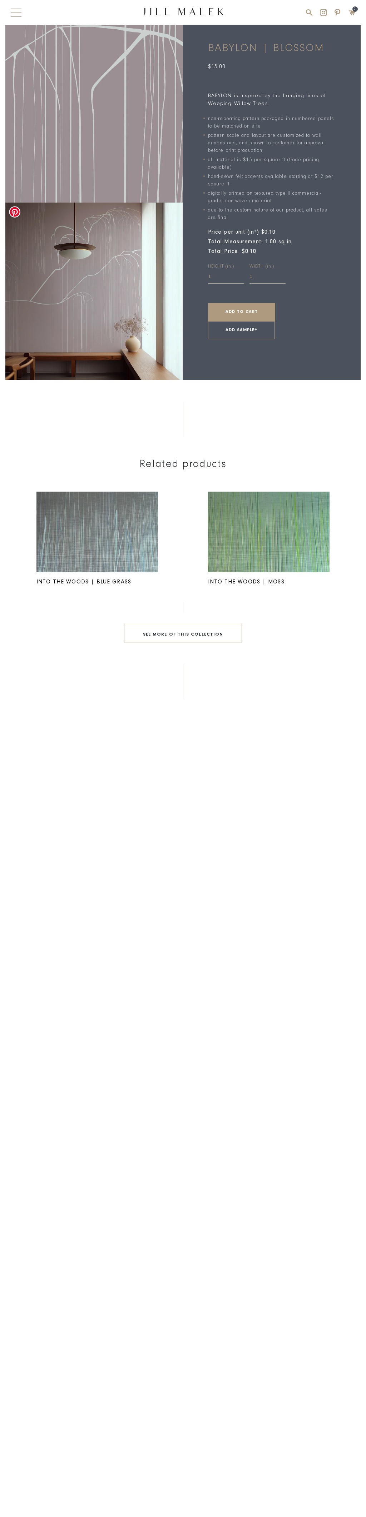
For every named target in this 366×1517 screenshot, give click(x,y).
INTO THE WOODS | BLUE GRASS (83, 582)
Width (261, 266)
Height (221, 266)
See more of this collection (183, 634)
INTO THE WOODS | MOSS (246, 582)
